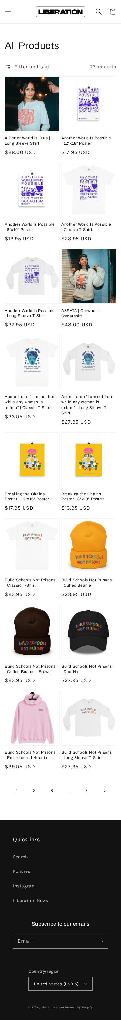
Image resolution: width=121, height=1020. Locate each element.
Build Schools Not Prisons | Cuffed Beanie (86, 583)
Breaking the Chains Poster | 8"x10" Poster (82, 497)
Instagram (24, 886)
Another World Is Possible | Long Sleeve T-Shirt (30, 313)
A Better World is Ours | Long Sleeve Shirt (27, 141)
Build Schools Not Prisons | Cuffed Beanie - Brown (30, 669)
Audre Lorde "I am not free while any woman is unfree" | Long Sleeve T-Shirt (86, 404)
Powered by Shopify (79, 1007)
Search (20, 857)
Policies (21, 871)
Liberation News (30, 900)
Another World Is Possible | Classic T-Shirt (86, 227)
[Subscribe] (101, 941)
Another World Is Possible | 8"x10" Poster (30, 227)
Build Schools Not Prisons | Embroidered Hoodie (30, 755)
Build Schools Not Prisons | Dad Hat (86, 669)
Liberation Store (52, 1007)
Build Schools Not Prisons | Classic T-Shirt (30, 583)
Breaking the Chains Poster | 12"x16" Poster (27, 497)
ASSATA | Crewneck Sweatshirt (80, 313)
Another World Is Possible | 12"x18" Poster (86, 141)
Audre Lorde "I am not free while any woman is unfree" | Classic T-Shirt (30, 402)
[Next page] (104, 791)
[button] (8, 12)
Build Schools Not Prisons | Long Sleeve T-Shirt (86, 755)
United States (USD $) (56, 983)
